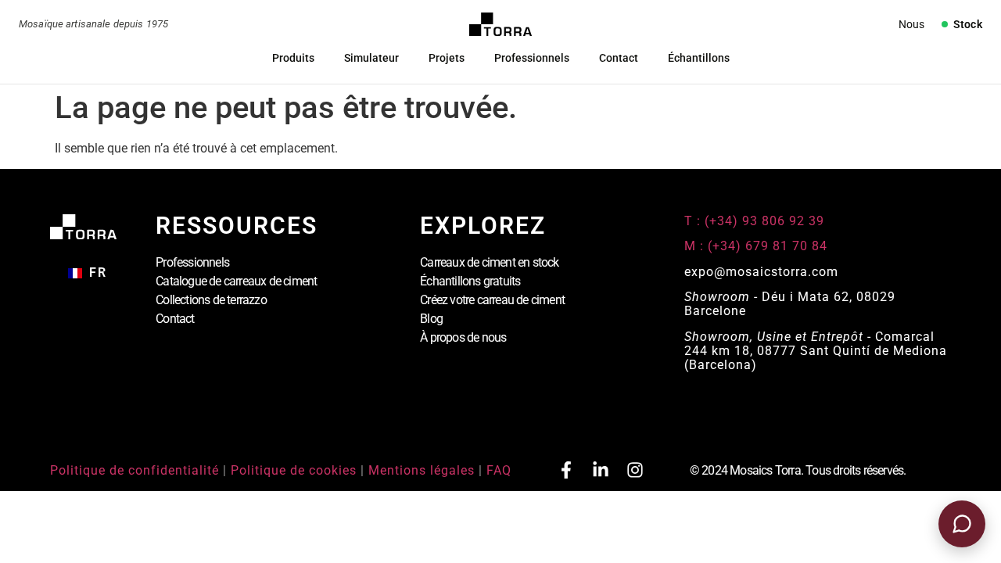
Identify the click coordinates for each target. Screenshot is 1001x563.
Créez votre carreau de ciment (492, 299)
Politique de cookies (294, 470)
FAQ (498, 470)
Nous (911, 24)
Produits (293, 58)
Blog (431, 318)
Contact (618, 58)
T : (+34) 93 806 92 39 (756, 220)
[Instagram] (635, 470)
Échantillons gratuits (470, 281)
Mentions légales (421, 470)
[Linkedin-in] (600, 470)
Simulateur (371, 58)
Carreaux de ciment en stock (489, 262)
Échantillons (699, 58)
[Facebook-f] (566, 470)
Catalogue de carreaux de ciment (236, 281)
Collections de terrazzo (211, 299)
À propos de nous (463, 337)
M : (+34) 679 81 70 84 (755, 245)
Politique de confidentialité (134, 470)
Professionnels (531, 58)
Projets (447, 58)
